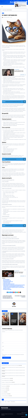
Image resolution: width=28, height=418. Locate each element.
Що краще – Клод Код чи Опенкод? (6, 382)
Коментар (3, 331)
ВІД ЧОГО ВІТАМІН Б (6, 279)
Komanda (14, 2)
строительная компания (5, 395)
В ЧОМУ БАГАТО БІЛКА (6, 282)
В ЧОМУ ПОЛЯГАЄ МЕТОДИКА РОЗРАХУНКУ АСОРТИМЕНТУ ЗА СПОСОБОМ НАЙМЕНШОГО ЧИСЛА (8, 296)
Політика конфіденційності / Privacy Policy (22, 414)
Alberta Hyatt (6, 17)
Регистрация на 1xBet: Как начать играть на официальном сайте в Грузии (12, 384)
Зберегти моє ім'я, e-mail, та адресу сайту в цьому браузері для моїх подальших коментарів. (13, 355)
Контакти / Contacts (24, 416)
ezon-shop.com (5, 321)
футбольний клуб (13, 401)
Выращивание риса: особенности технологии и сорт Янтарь (10, 365)
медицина (9, 401)
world (5, 401)
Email (3, 346)
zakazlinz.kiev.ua (4, 386)
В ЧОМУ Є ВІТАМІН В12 (9, 15)
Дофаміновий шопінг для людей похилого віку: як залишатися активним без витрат (13, 367)
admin (14, 306)
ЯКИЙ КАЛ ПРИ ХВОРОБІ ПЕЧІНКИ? (22, 320)
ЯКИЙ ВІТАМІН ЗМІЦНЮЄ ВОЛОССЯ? (8, 283)
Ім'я (3, 342)
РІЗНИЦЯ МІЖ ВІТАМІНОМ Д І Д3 (8, 281)
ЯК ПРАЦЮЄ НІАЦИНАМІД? (7, 289)
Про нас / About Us (24, 412)
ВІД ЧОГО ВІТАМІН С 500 (7, 280)
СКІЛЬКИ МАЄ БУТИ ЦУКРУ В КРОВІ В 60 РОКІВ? (14, 321)
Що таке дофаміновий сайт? (6, 378)
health (3, 401)
